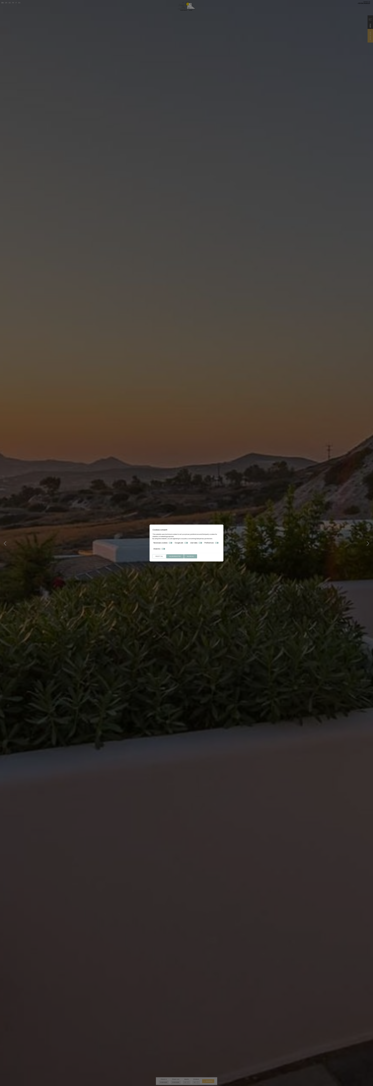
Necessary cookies (160, 543)
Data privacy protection (204, 539)
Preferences (209, 543)
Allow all (190, 556)
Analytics (156, 549)
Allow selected (175, 556)
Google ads (179, 543)
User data (193, 543)
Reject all (159, 556)
